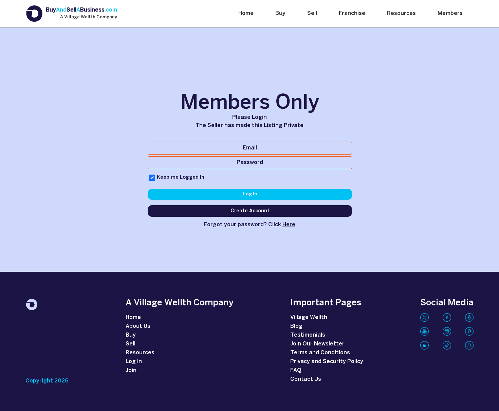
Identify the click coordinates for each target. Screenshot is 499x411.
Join (131, 370)
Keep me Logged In (180, 177)
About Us (138, 326)
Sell (312, 13)
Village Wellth (308, 317)
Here (288, 224)
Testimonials (307, 335)
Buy (280, 13)
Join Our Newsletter (317, 343)
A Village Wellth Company (88, 17)
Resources (401, 13)
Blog (296, 326)
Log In (250, 194)
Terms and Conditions (320, 352)
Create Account (250, 211)
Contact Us (305, 379)
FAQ (295, 370)
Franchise (352, 13)
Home (246, 13)
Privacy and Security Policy (326, 361)
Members (450, 13)
